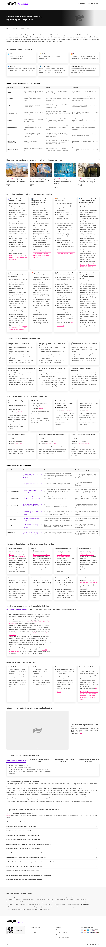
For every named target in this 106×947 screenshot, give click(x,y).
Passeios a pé (27, 907)
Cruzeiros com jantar (59, 904)
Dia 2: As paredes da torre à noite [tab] (40, 610)
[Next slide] (65, 730)
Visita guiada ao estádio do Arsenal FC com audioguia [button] (65, 324)
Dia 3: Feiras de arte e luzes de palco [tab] (64, 610)
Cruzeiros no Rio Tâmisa (34, 904)
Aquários (89, 902)
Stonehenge (59, 897)
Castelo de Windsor (60, 899)
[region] (37, 730)
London (88, 410)
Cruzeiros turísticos (47, 904)
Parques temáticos (80, 902)
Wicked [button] (82, 263)
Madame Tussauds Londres (13, 899)
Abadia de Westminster (29, 899)
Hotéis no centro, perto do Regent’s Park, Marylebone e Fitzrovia (31, 476)
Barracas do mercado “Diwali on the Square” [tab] (64, 760)
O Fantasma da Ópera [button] (90, 263)
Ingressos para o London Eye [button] (16, 255)
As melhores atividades (21, 8)
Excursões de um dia (62, 907)
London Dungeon (33, 902)
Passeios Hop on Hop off (48, 907)
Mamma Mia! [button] (89, 266)
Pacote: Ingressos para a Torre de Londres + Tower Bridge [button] (42, 255)
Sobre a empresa (60, 930)
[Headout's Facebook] (95, 944)
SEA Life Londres (41, 899)
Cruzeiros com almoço (73, 904)
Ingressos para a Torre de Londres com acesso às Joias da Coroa (31, 498)
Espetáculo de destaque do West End (30, 483)
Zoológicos (9, 904)
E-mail (34, 932)
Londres (8, 28)
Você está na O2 (71, 899)
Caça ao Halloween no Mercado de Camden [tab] (89, 760)
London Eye (40, 897)
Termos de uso (60, 935)
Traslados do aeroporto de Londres (15, 909)
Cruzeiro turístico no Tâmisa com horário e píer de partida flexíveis (31, 526)
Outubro (22, 28)
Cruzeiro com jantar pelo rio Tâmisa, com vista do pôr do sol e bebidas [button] (18, 327)
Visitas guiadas (37, 907)
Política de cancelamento (62, 937)
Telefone (35, 930)
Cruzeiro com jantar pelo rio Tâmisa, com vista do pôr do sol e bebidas (31, 505)
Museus (65, 902)
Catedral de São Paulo (21, 902)
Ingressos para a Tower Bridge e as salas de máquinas (31, 519)
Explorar (10, 8)
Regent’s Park (18, 412)
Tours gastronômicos (75, 907)
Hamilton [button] (82, 265)
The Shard (50, 899)
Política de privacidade (62, 932)
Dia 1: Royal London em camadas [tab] (16, 609)
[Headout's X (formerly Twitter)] (98, 944)
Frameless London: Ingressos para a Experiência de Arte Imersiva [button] (65, 554)
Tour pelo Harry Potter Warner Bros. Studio (75, 897)
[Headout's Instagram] (90, 944)
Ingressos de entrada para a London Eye (30, 491)
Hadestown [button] (91, 265)
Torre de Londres (49, 897)
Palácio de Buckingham (83, 899)
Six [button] (86, 265)
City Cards (16, 904)
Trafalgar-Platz (42, 408)
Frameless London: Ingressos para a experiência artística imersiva (31, 513)
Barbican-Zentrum (67, 410)
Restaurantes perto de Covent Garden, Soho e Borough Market (32, 533)
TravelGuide (15, 28)
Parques (71, 902)
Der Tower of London (83, 443)
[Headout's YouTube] (93, 944)
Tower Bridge (9, 902)
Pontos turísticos (56, 902)
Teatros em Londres (29, 897)
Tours (30, 8)
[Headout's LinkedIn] (87, 944)
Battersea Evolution (51, 443)
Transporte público (32, 909)
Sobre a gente (46, 909)
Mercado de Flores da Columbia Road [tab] (40, 760)
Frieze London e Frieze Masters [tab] (16, 760)
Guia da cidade (38, 8)
